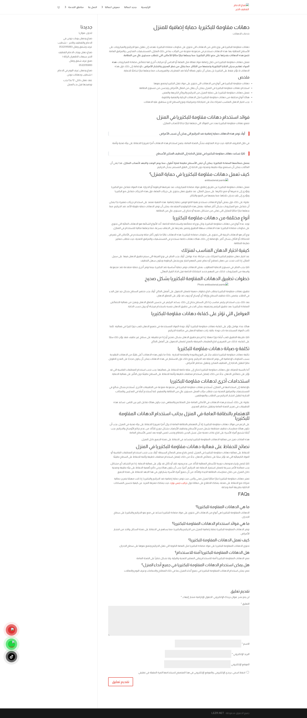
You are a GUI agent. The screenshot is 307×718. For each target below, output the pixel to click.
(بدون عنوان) (85, 32)
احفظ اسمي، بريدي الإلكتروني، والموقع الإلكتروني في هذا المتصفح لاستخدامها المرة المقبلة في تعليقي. (191, 672)
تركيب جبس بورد (178, 482)
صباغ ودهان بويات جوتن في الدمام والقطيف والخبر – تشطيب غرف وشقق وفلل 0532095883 (75, 42)
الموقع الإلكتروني (240, 664)
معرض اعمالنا (112, 7)
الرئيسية (145, 7)
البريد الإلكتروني (240, 654)
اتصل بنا (92, 7)
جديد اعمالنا (130, 7)
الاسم (245, 643)
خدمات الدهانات (241, 33)
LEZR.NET (217, 713)
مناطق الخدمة (76, 7)
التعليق (245, 603)
